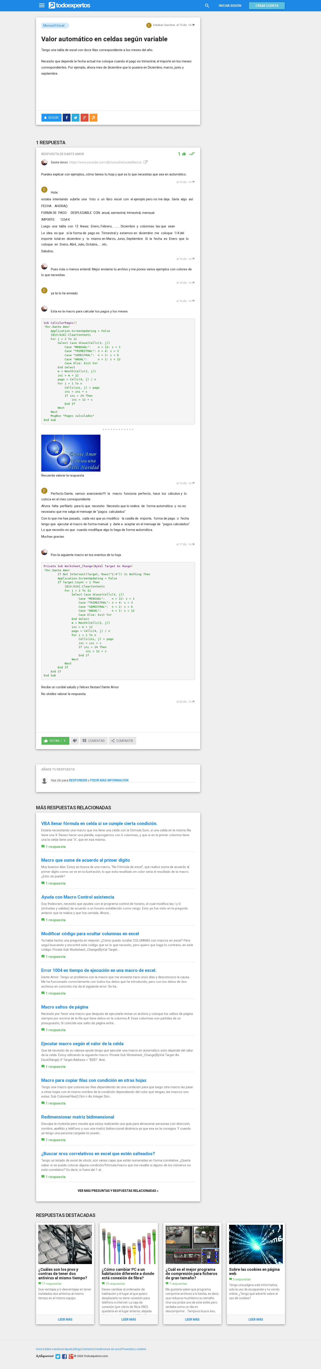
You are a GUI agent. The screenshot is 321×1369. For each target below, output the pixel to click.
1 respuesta (56, 847)
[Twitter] (57, 1356)
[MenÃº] (42, 5)
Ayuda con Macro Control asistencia (77, 897)
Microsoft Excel (53, 25)
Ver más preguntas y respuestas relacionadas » (118, 1190)
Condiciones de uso (107, 1349)
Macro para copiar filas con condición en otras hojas (94, 1080)
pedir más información (109, 780)
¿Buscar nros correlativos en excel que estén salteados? (98, 1153)
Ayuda (68, 1349)
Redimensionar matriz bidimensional (77, 1117)
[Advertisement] (118, 95)
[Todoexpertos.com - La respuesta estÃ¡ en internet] (69, 5)
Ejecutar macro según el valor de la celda (82, 1043)
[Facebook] (64, 1356)
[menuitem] (67, 118)
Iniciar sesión (230, 5)
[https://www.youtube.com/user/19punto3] (145, 162)
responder (78, 780)
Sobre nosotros (54, 1349)
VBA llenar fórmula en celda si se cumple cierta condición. (99, 823)
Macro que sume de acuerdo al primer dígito (85, 860)
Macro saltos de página (64, 1007)
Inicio (39, 1349)
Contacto (87, 1349)
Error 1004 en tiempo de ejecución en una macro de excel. (98, 970)
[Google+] (70, 1356)
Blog (77, 1349)
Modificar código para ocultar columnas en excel (90, 933)
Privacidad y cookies (133, 1349)
